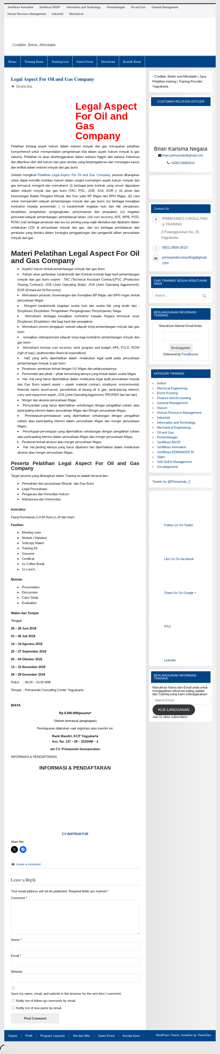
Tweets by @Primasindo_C (171, 481)
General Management (165, 7)
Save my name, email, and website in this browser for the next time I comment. (66, 993)
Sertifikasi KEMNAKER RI (175, 452)
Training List (60, 61)
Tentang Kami (33, 61)
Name (16, 939)
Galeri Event (84, 61)
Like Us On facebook (179, 559)
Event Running (167, 393)
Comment (19, 897)
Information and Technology (83, 7)
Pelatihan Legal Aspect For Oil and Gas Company (74, 175)
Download (108, 61)
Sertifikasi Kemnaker (21, 7)
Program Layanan (52, 1035)
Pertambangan (116, 7)
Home (12, 61)
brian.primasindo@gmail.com (182, 155)
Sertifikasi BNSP (49, 7)
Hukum (162, 408)
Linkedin (170, 660)
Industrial (57, 14)
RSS (167, 626)
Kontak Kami (132, 61)
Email (16, 955)
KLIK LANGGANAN (173, 710)
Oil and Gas (138, 7)
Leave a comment (28, 864)
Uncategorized (167, 466)
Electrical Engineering (172, 388)
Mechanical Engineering (174, 427)
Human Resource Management (27, 14)
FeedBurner (190, 354)
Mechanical (76, 14)
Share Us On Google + (180, 593)
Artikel (161, 383)
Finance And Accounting (174, 398)
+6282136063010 (182, 163)
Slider (161, 457)
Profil (28, 1035)
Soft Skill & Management (174, 462)
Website (16, 971)
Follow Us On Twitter (178, 525)
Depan (12, 1035)
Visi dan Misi (81, 1035)
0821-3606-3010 (175, 247)
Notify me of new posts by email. (39, 1008)
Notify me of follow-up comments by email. (46, 1000)
